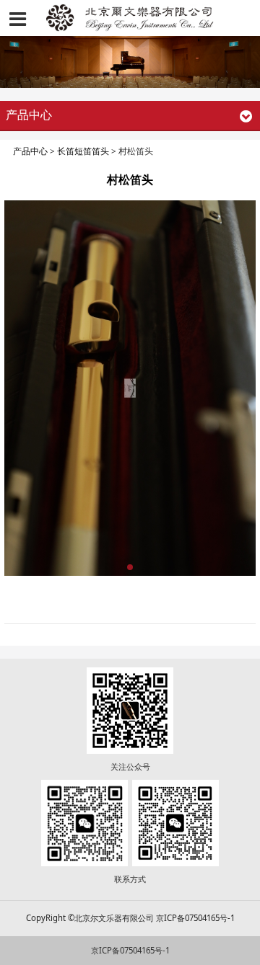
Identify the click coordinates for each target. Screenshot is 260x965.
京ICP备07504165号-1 (130, 950)
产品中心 (30, 151)
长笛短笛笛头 (83, 151)
